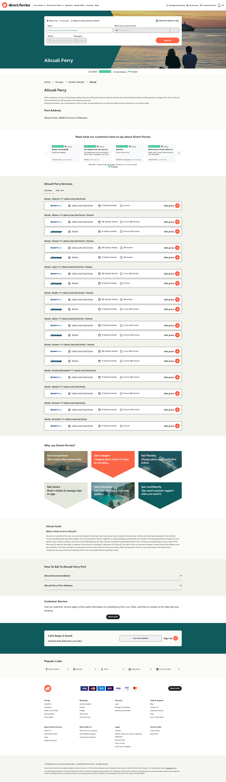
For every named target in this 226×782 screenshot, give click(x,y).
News (46, 737)
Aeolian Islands (76, 82)
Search (167, 40)
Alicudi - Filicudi (51, 241)
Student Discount (50, 740)
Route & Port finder (51, 710)
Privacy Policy (120, 740)
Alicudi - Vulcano (51, 345)
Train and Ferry (85, 717)
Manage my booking (122, 707)
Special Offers (79, 5)
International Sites (50, 734)
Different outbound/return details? (86, 21)
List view (48, 190)
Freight (82, 710)
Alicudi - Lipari (50, 267)
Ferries (82, 707)
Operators (69, 5)
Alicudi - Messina (51, 387)
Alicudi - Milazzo (51, 215)
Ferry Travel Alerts (157, 717)
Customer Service (156, 710)
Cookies (118, 731)
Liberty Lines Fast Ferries (75, 199)
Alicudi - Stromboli (52, 419)
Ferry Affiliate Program (88, 734)
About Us (47, 731)
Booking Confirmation (123, 710)
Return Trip (53, 21)
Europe (59, 82)
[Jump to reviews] (113, 71)
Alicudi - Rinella (51, 293)
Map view (60, 190)
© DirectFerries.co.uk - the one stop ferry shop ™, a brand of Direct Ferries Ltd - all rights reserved (76, 764)
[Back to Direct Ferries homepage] (16, 5)
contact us (169, 768)
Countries (90, 5)
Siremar (90, 215)
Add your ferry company (88, 731)
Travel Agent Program (88, 737)
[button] (113, 575)
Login (117, 704)
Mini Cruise (84, 714)
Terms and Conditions (123, 747)
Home (47, 82)
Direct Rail (154, 734)
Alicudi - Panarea (51, 403)
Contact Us (154, 707)
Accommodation (85, 704)
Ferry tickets (48, 717)
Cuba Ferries (155, 731)
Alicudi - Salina (50, 319)
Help (152, 714)
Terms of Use (120, 743)
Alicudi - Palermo (51, 199)
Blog (97, 5)
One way (65, 21)
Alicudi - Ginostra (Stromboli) (57, 370)
